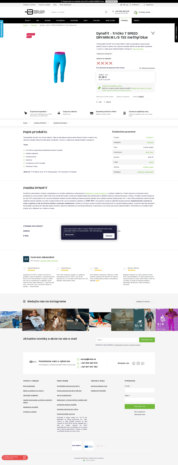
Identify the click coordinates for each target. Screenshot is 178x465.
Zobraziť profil (143, 301)
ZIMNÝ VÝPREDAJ (176, 33)
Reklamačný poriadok (30, 407)
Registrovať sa (111, 1)
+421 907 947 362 (89, 367)
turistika (146, 167)
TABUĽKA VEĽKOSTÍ (104, 54)
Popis (25, 123)
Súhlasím (109, 236)
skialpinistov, (89, 193)
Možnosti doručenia (148, 68)
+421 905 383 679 (122, 11)
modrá (151, 162)
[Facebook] (133, 363)
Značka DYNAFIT (40, 123)
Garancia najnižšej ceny (99, 386)
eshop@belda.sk (88, 359)
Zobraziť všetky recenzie (49, 261)
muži (147, 152)
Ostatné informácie (60, 123)
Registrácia (149, 4)
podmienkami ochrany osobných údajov (127, 345)
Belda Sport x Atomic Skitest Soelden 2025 (72, 400)
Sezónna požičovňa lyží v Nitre (67, 409)
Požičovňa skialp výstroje (66, 414)
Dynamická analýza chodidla (66, 404)
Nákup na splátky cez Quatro (33, 391)
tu (101, 231)
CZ (127, 4)
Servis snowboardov (64, 395)
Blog (55, 4)
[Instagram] (138, 363)
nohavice (140, 172)
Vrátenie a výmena (29, 4)
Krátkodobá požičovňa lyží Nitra (68, 386)
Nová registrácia (139, 412)
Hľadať (106, 12)
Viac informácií (138, 49)
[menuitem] (28, 20)
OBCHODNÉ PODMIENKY (30, 395)
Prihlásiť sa (147, 340)
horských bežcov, (101, 193)
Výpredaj (150, 142)
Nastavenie (69, 234)
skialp (151, 167)
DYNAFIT (141, 96)
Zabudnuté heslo (139, 414)
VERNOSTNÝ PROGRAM (98, 391)
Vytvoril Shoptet (90, 460)
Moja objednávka (65, 4)
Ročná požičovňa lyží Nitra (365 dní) (69, 391)
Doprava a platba (44, 4)
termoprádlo (149, 172)
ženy (151, 152)
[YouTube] (142, 363)
